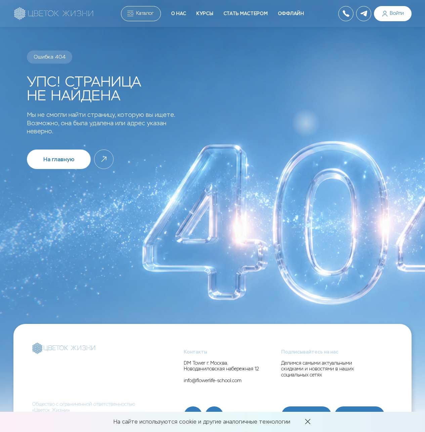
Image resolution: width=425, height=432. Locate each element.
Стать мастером (245, 13)
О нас (178, 13)
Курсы (204, 13)
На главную (58, 159)
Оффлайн (291, 13)
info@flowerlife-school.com (213, 381)
